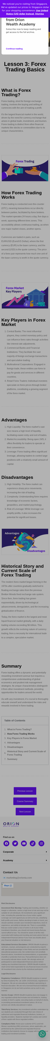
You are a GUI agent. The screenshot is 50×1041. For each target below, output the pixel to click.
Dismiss (39, 13)
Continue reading (14, 47)
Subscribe (35, 39)
